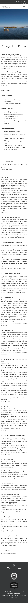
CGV (25, 595)
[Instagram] (21, 3)
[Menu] (23, 6)
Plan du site (14, 597)
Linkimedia (5, 595)
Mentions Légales (13, 595)
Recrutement (20, 595)
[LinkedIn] (23, 3)
